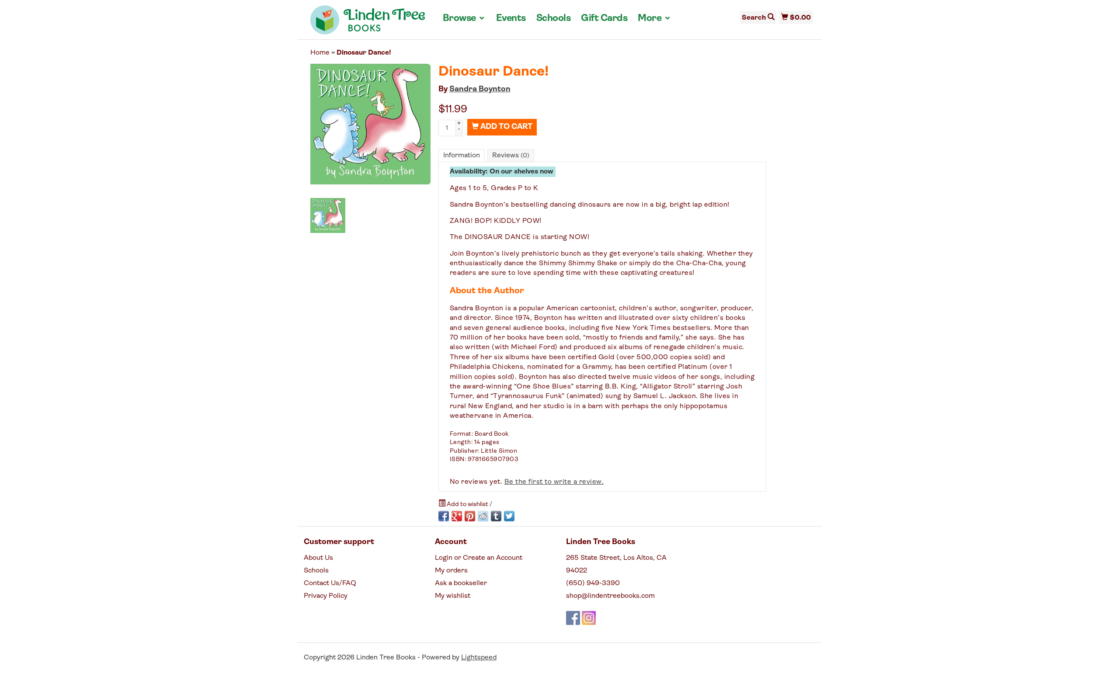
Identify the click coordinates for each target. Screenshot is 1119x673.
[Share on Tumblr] (496, 516)
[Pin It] (470, 516)
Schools (553, 19)
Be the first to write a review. (554, 482)
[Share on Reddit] (483, 516)
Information (461, 155)
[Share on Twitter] (509, 516)
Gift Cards (604, 19)
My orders (451, 570)
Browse (464, 18)
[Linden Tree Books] (367, 23)
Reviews (510, 155)
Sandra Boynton (480, 90)
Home (320, 52)
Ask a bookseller (461, 583)
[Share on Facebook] (443, 516)
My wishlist (452, 596)
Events (511, 19)
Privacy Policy (326, 596)
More (654, 18)
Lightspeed (479, 657)
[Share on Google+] (457, 516)
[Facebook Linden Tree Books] (573, 618)
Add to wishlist (467, 504)
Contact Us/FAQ (330, 583)
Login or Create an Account (478, 558)
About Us (318, 558)
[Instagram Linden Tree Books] (589, 618)
